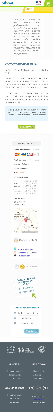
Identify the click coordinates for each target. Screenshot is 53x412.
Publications (38, 378)
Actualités (37, 375)
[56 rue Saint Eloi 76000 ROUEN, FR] (26, 232)
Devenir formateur (14, 395)
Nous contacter (38, 396)
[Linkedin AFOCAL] (31, 388)
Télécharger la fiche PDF (28, 240)
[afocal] (8, 3)
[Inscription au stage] (26, 128)
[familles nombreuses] (26, 352)
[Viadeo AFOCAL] (38, 388)
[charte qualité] (42, 352)
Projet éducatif (24, 256)
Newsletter (38, 399)
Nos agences (38, 371)
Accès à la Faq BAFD (26, 249)
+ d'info (36, 149)
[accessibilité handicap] (10, 352)
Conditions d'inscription (27, 252)
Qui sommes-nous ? (15, 371)
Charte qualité (14, 378)
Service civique (14, 399)
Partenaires (14, 402)
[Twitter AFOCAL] (45, 388)
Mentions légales (38, 402)
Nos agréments (15, 375)
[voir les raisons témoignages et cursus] (26, 287)
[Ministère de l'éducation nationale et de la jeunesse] (33, 3)
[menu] (48, 3)
